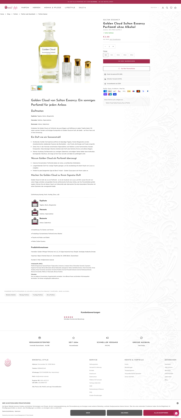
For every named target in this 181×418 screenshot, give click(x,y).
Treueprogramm (129, 370)
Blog (166, 380)
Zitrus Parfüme (51, 295)
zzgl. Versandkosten (115, 39)
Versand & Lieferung (95, 367)
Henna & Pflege (52, 7)
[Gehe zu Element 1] (33, 88)
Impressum (92, 373)
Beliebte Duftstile (11, 295)
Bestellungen (128, 367)
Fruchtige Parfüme (38, 295)
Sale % (82, 7)
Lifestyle (70, 7)
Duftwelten (168, 377)
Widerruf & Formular (95, 380)
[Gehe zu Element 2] (39, 88)
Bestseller (168, 370)
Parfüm (25, 7)
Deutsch (154, 7)
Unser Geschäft (129, 377)
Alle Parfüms (169, 367)
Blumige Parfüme (24, 295)
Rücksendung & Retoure (96, 389)
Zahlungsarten (93, 364)
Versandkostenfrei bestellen (133, 373)
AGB (90, 386)
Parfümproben (169, 373)
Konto (126, 364)
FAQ (90, 392)
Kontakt (91, 370)
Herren (37, 7)
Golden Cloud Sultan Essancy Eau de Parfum (118, 103)
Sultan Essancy (111, 20)
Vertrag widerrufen (94, 383)
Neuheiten (168, 364)
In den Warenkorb (126, 61)
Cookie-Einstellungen (95, 395)
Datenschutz (93, 377)
